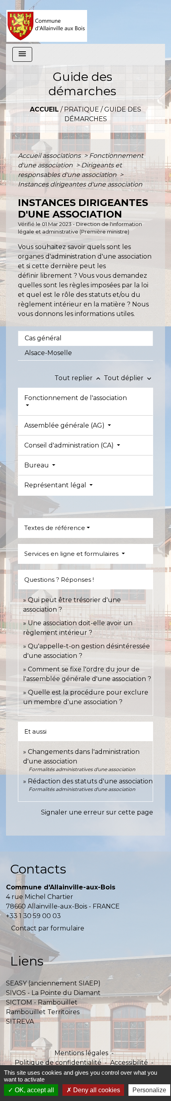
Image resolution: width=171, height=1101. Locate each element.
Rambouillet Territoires (43, 1012)
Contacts (38, 869)
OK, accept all (33, 1090)
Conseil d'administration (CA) (69, 445)
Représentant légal (56, 485)
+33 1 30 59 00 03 (33, 916)
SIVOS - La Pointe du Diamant (53, 993)
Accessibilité (129, 1062)
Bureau (37, 465)
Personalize (149, 1090)
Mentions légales (81, 1053)
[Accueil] (46, 22)
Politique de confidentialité (58, 1062)
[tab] (85, 338)
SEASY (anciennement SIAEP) (53, 983)
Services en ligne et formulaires (72, 553)
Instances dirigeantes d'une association (80, 184)
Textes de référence (54, 528)
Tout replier (78, 378)
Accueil (44, 109)
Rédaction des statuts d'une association (90, 781)
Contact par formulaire (47, 928)
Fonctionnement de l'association (75, 398)
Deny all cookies (96, 1090)
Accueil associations (50, 155)
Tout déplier (128, 378)
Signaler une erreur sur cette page (97, 812)
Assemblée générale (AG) (65, 425)
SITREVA (20, 1021)
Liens (26, 961)
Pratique (81, 109)
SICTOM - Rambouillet (42, 1002)
